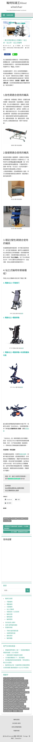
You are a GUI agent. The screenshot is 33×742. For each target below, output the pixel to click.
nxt (5, 678)
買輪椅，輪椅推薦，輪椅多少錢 (19, 697)
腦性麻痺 (6, 697)
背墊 (15, 694)
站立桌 (5, 521)
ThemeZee (18, 738)
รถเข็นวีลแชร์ (7, 680)
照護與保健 (8, 627)
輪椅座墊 (9, 617)
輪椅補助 (18, 706)
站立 (10, 518)
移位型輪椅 (6, 690)
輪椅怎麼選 (8, 598)
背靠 (24, 694)
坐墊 (27, 683)
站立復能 (6, 692)
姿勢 (10, 685)
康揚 (22, 313)
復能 (26, 685)
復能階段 (6, 687)
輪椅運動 (9, 638)
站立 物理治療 (20, 692)
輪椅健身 (11, 701)
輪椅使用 (6, 701)
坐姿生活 (6, 685)
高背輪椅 (9, 711)
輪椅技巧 (16, 704)
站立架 (26, 518)
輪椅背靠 (9, 614)
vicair (8, 678)
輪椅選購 (11, 708)
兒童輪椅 (9, 607)
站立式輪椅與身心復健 (12, 490)
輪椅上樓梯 (18, 699)
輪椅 (14, 699)
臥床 (10, 697)
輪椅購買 (23, 706)
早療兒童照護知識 (12, 631)
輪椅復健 (11, 704)
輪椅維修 (13, 706)
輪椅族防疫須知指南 (14, 478)
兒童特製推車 (16, 683)
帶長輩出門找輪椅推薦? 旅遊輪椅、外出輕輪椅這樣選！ (16, 527)
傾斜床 (9, 521)
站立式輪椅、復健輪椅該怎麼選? (19, 532)
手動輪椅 (9, 602)
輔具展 (10, 699)
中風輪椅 (6, 683)
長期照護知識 (11, 633)
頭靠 (5, 711)
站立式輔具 (14, 518)
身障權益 (6, 699)
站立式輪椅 (20, 518)
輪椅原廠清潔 (22, 701)
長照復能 (21, 708)
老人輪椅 (6, 694)
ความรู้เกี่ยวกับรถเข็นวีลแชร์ (17, 678)
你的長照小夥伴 (10, 622)
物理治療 (6, 518)
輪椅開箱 (16, 708)
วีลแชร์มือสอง (25, 680)
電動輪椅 (9, 604)
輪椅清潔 (9, 636)
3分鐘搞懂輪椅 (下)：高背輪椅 (15, 657)
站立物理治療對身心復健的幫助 (14, 488)
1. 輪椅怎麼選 (9, 47)
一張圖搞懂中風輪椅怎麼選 (14, 655)
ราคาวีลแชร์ (13, 680)
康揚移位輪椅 (20, 685)
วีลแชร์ (18, 680)
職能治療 (11, 694)
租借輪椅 (27, 687)
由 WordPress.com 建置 (9, 736)
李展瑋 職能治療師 (18, 47)
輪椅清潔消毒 (7, 706)
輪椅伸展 (25, 699)
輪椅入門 (16, 701)
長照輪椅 (27, 708)
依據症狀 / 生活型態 (13, 612)
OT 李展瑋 (17, 45)
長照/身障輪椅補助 (11, 625)
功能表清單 (9, 15)
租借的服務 (22, 454)
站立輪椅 (27, 692)
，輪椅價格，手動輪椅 (17, 711)
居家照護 (14, 685)
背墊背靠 (19, 694)
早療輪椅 (16, 687)
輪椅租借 (9, 619)
